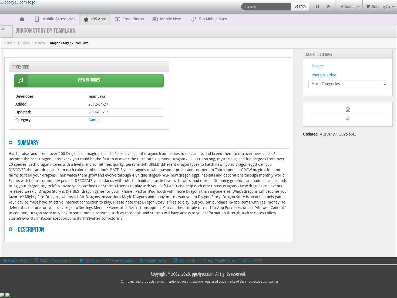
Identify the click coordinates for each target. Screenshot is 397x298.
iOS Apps (24, 43)
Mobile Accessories (55, 261)
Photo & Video (324, 75)
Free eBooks (121, 261)
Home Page (17, 261)
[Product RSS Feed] (329, 7)
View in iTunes (89, 80)
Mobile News (155, 261)
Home (8, 43)
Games (40, 43)
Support (254, 261)
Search (300, 7)
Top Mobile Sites (220, 261)
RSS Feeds (186, 261)
